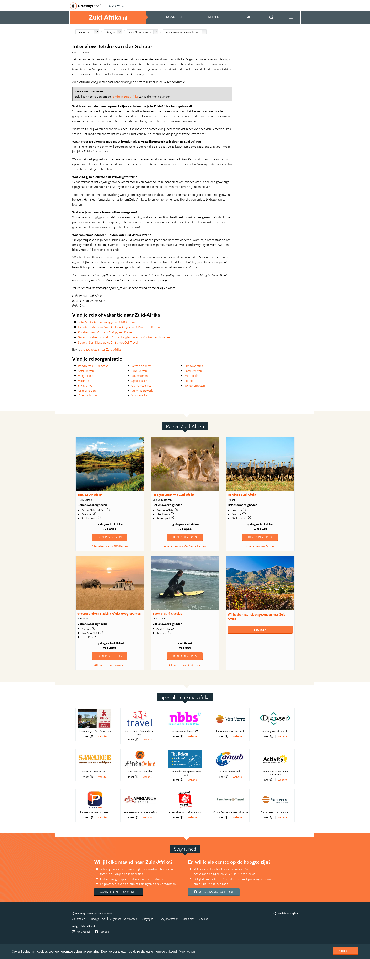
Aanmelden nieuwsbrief (118, 892)
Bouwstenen (139, 375)
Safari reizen (86, 371)
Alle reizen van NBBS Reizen (110, 546)
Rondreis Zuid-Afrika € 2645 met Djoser (105, 332)
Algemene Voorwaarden (123, 919)
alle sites (115, 5)
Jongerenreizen (195, 385)
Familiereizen (193, 371)
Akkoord (345, 951)
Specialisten (139, 380)
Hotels (189, 380)
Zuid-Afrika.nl (85, 32)
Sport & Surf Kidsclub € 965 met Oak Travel (108, 342)
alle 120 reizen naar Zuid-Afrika (101, 349)
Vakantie (83, 380)
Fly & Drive (85, 385)
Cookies (203, 919)
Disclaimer (188, 919)
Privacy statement (168, 919)
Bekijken (260, 629)
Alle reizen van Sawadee (109, 665)
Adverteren (78, 919)
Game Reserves (141, 385)
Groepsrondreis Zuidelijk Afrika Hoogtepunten (109, 613)
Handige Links (97, 919)
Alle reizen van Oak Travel (185, 665)
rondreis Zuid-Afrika (125, 96)
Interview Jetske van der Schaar (182, 32)
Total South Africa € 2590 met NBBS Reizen (108, 322)
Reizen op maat (141, 365)
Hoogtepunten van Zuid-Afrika (173, 494)
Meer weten (187, 951)
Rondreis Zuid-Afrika (242, 494)
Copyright (147, 919)
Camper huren (87, 395)
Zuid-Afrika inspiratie (140, 32)
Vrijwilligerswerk (142, 390)
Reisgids (110, 32)
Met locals (191, 375)
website (102, 736)
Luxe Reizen (139, 371)
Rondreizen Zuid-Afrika (93, 365)
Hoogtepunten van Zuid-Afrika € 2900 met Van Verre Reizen (119, 327)
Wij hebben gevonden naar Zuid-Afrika (257, 616)
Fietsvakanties (194, 365)
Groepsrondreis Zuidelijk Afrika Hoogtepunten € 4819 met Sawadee (124, 337)
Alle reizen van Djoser (260, 546)
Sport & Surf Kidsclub (167, 613)
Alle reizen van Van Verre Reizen (185, 546)
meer (86, 736)
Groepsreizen (87, 390)
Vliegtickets (85, 375)
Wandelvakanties (142, 395)
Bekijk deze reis (110, 537)
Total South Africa (89, 494)
